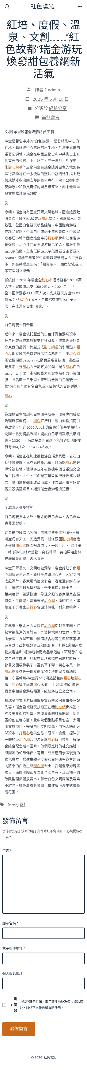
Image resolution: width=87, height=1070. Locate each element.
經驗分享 (58, 108)
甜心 (45, 218)
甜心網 (13, 167)
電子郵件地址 (13, 948)
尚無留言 (51, 118)
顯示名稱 (10, 923)
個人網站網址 (12, 974)
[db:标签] (16, 805)
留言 (6, 850)
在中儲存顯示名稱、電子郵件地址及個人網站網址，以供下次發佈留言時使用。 (47, 1005)
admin (54, 90)
